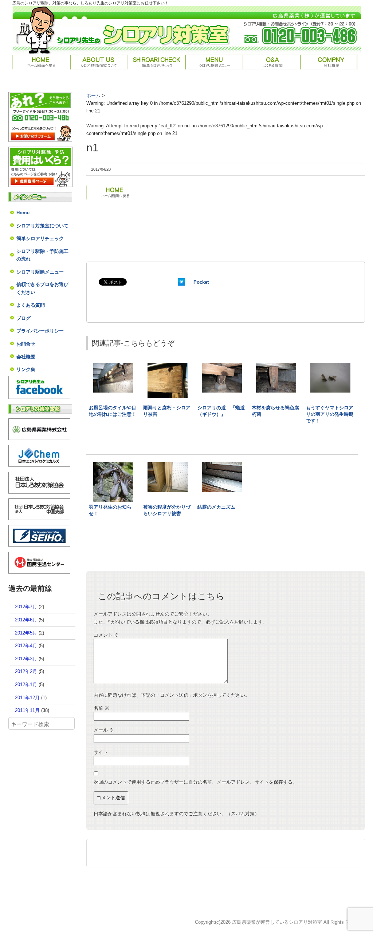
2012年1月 (26, 684)
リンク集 (25, 369)
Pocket (201, 282)
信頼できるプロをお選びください (42, 288)
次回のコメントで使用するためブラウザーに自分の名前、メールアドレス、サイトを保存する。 (195, 782)
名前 (101, 708)
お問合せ (25, 344)
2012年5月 (26, 633)
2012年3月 (26, 658)
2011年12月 (27, 697)
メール (104, 730)
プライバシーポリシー (40, 331)
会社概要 (25, 356)
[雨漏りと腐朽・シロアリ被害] (168, 366)
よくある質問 (30, 305)
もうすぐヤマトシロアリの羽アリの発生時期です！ (329, 414)
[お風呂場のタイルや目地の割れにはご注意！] (113, 366)
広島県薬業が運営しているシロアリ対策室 (277, 922)
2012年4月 (26, 645)
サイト (101, 752)
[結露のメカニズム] (222, 465)
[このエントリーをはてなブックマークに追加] (181, 282)
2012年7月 (26, 606)
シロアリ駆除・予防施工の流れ (42, 255)
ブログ (23, 318)
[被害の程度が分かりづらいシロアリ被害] (168, 465)
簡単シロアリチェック (40, 238)
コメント (106, 635)
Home (23, 212)
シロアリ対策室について (42, 225)
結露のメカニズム (216, 507)
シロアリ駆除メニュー (40, 272)
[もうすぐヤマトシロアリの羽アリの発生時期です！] (330, 366)
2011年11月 (27, 710)
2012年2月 (26, 671)
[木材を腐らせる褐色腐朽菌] (276, 366)
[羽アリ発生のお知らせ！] (113, 465)
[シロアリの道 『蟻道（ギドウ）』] (222, 366)
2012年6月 (26, 619)
